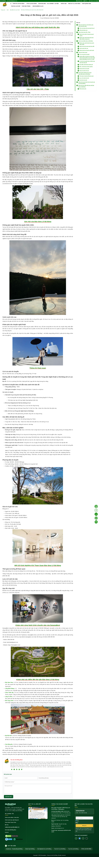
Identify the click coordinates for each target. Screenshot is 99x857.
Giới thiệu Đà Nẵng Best (10, 829)
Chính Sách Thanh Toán (10, 822)
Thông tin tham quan (82, 52)
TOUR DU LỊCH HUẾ (15, 6)
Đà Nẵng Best (46, 18)
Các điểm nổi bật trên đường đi (86, 64)
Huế (7, 9)
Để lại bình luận (83, 88)
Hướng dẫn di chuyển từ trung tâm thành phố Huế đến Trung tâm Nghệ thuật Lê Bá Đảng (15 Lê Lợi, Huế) (87, 58)
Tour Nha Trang (26, 6)
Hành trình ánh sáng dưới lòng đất (87, 46)
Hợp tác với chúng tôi (94, 0)
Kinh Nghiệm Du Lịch (38, 6)
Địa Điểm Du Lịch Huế (15, 9)
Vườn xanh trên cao (84, 48)
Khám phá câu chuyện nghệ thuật (87, 50)
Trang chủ (3, 9)
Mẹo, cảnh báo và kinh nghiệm (86, 66)
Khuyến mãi (80, 0)
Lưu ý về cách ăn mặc (84, 77)
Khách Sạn (64, 3)
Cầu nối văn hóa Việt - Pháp (84, 32)
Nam (78, 820)
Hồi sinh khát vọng (83, 30)
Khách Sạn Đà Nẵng (30, 848)
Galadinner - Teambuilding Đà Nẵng (14, 848)
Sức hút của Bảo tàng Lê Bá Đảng (85, 40)
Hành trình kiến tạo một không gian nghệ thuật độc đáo (85, 25)
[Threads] (86, 838)
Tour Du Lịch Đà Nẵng (19, 3)
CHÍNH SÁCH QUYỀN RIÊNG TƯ (12, 827)
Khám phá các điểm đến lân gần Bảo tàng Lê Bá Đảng (86, 86)
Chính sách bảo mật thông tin (12, 819)
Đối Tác (6, 824)
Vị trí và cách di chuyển (84, 54)
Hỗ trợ (86, 0)
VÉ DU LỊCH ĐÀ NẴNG (32, 3)
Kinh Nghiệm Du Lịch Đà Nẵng (44, 848)
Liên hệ (6, 832)
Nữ (77, 822)
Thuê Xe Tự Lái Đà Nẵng (59, 848)
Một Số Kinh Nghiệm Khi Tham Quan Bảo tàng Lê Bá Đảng (84, 73)
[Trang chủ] (10, 3)
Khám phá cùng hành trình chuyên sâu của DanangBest (86, 82)
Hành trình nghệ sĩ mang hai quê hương (87, 35)
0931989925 (3, 0)
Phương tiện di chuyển (84, 68)
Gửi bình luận (8, 796)
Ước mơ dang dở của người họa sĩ (87, 28)
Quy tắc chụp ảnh (83, 80)
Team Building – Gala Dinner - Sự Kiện (48, 3)
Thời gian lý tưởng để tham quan (87, 75)
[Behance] (79, 838)
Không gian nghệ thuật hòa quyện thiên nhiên (87, 43)
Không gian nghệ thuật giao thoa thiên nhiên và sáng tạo (86, 38)
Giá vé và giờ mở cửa (84, 70)
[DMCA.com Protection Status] (11, 836)
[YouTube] (83, 838)
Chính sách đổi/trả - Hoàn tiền (12, 817)
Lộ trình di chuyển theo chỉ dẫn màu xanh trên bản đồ (87, 62)
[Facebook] (76, 838)
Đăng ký (84, 825)
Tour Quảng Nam (86, 3)
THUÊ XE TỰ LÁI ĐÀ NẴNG (74, 3)
